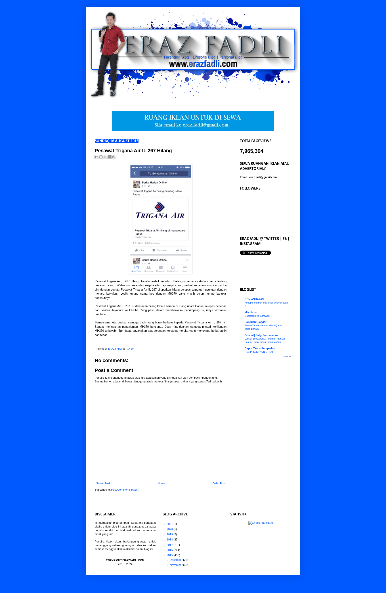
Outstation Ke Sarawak (257, 315)
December (176, 559)
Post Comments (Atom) (125, 489)
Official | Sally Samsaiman (261, 335)
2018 (170, 539)
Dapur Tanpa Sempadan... (261, 348)
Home (161, 483)
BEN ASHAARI (254, 299)
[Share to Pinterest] (113, 157)
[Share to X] (105, 157)
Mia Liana (251, 312)
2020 (170, 529)
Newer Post (103, 483)
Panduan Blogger (255, 322)
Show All (287, 356)
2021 (170, 523)
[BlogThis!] (101, 157)
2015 (170, 555)
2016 (170, 550)
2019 (170, 534)
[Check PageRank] (260, 522)
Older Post (219, 483)
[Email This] (96, 157)
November (176, 565)
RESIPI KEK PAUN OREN (259, 351)
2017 (170, 545)
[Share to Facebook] (109, 157)
